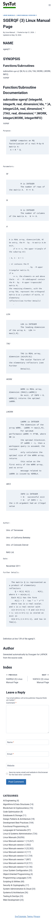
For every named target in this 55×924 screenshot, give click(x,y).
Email (10, 754)
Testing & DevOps (11, 896)
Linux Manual (10, 32)
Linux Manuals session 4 (14, 852)
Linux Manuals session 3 (27, 15)
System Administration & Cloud (17, 889)
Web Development (11, 900)
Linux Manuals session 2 (14, 845)
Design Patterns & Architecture (16, 819)
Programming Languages (14, 878)
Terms (30, 916)
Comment (11, 703)
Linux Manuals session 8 (14, 863)
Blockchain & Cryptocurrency (16, 808)
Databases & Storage (12, 815)
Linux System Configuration (15, 870)
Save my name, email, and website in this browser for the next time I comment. (28, 773)
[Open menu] (49, 5)
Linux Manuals (9, 15)
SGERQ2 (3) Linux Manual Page (14, 678)
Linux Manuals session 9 (14, 867)
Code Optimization (11, 812)
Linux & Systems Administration (17, 833)
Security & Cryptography (14, 885)
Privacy (37, 916)
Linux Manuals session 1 (14, 841)
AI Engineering (9, 800)
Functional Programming (14, 826)
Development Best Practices (15, 822)
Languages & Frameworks (15, 830)
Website (10, 765)
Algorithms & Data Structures (16, 804)
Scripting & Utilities (11, 881)
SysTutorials (20, 916)
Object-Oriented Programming (16, 874)
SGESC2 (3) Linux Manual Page (41, 678)
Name (10, 742)
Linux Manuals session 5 (14, 856)
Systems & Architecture (13, 892)
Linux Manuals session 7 (14, 859)
